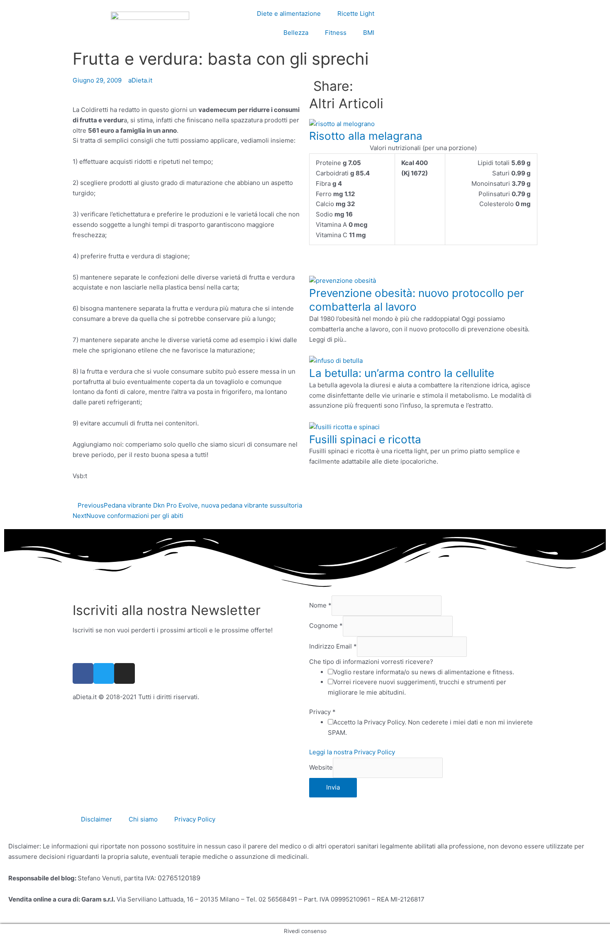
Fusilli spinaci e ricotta (365, 439)
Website (321, 767)
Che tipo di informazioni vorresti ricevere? (371, 662)
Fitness (335, 32)
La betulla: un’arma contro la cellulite (401, 373)
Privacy (322, 712)
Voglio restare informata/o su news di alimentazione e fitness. (423, 672)
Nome (320, 605)
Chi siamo (143, 819)
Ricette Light (355, 13)
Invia (333, 787)
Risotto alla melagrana (365, 135)
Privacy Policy (194, 819)
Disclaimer (96, 819)
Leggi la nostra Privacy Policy (352, 752)
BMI (368, 32)
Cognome (326, 626)
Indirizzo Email (333, 646)
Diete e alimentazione (289, 13)
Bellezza (295, 32)
